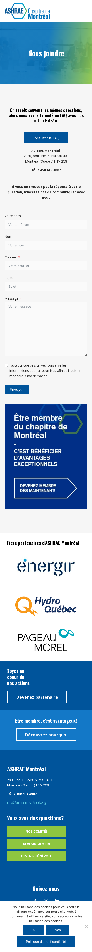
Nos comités (36, 831)
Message (11, 298)
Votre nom (13, 216)
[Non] (86, 926)
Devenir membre (36, 843)
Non (58, 930)
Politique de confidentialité (46, 942)
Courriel (11, 257)
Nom (8, 236)
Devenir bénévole (36, 856)
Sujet (8, 277)
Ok (33, 930)
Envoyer (17, 389)
